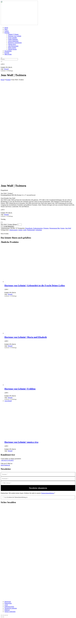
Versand (6, 69)
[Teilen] (5, 615)
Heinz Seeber (12, 47)
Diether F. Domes (13, 34)
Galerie (6, 31)
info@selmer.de (5, 465)
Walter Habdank (13, 39)
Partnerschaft (31, 230)
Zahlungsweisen (9, 606)
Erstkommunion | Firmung (41, 228)
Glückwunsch (13, 230)
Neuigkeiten (8, 51)
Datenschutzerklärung (47, 493)
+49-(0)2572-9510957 (7, 460)
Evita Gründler (12, 37)
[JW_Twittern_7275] (33, 171)
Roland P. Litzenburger (15, 42)
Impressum (7, 601)
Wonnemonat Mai (54, 228)
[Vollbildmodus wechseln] (3, 615)
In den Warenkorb (9, 226)
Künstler (6, 32)
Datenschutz (8, 603)
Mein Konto (8, 54)
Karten (63, 228)
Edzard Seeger (12, 49)
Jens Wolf (68, 228)
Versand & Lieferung (10, 608)
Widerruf (7, 610)
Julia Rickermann (13, 46)
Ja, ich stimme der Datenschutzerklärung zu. (16, 497)
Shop (6, 29)
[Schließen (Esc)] (7, 615)
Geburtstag (38, 230)
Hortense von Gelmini (14, 36)
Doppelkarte (28, 228)
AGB (6, 605)
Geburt (20, 230)
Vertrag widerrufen (9, 611)
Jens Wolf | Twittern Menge (9, 224)
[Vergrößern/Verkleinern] (1, 615)
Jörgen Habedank (13, 41)
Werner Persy (12, 44)
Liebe (24, 230)
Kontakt (6, 52)
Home (6, 27)
